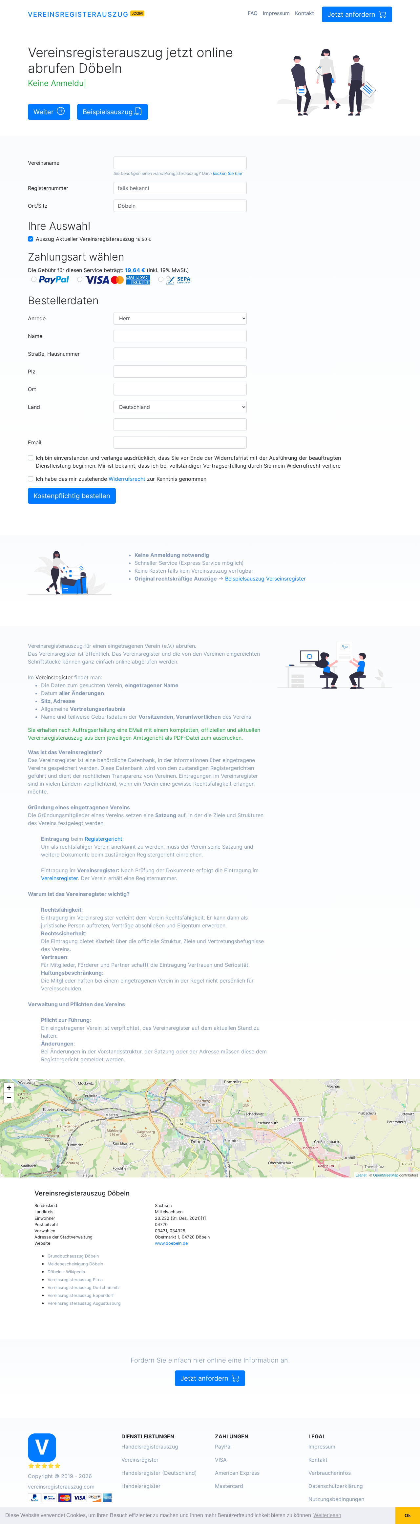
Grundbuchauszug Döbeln (73, 1256)
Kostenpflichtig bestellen (71, 496)
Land (34, 407)
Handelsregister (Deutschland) (159, 1473)
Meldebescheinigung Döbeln (75, 1263)
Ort (32, 389)
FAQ (253, 13)
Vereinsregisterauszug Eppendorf (81, 1295)
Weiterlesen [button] (327, 1515)
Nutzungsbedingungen (336, 1499)
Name (35, 336)
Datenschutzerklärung (335, 1486)
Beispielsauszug (109, 112)
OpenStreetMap (385, 1174)
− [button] (9, 1097)
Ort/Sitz (38, 205)
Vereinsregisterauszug (78, 14)
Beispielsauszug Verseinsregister (265, 578)
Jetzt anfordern (352, 14)
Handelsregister (140, 1486)
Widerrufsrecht (127, 479)
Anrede (37, 318)
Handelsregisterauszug (176, 173)
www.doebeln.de (171, 1243)
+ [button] (9, 1088)
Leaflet (361, 1174)
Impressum (276, 13)
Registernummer (48, 188)
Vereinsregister (54, 677)
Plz (31, 371)
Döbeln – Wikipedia (66, 1271)
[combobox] (180, 163)
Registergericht (103, 839)
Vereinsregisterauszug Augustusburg (84, 1303)
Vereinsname (43, 162)
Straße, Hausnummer (54, 353)
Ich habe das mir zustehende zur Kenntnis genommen (121, 479)
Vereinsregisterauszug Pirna (75, 1279)
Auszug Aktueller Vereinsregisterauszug (93, 239)
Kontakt (304, 13)
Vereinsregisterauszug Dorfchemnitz (84, 1287)
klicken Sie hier (227, 173)
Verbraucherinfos (329, 1473)
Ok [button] (408, 1515)
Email (34, 442)
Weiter (44, 112)
